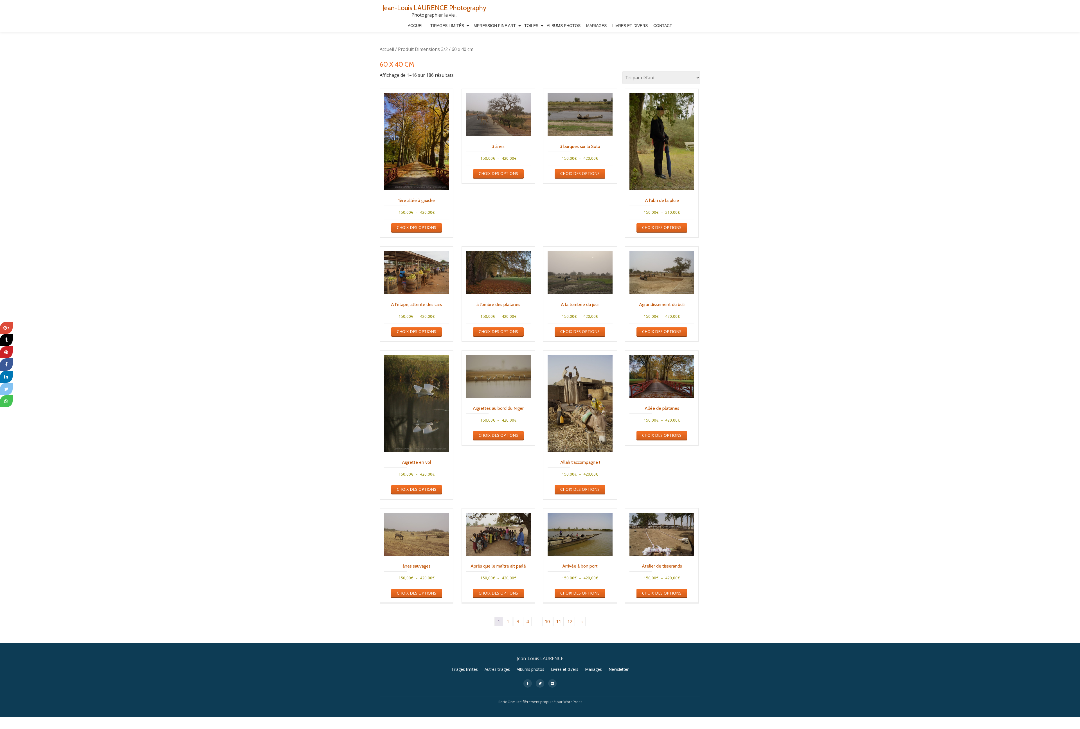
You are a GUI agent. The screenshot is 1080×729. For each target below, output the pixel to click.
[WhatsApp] (6, 401)
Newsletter (619, 669)
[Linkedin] (6, 377)
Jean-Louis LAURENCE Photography (434, 8)
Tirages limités (447, 25)
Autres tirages (497, 669)
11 (558, 621)
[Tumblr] (6, 340)
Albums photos (530, 669)
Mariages (596, 25)
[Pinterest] (6, 352)
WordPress (572, 701)
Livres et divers (630, 25)
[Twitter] (6, 389)
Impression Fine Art (494, 25)
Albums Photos (563, 25)
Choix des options (416, 227)
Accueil (416, 25)
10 (547, 621)
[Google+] (6, 328)
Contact (662, 25)
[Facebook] (6, 364)
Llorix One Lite (510, 701)
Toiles (531, 25)
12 (569, 621)
